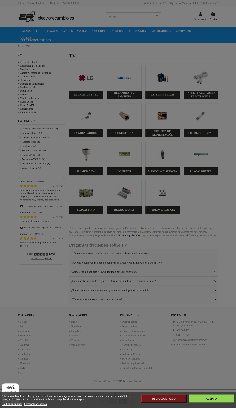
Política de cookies (12, 403)
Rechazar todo (164, 398)
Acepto (211, 398)
